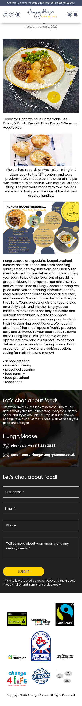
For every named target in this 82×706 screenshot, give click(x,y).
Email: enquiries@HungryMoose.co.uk (43, 454)
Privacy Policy (41, 700)
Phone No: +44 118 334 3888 (33, 445)
